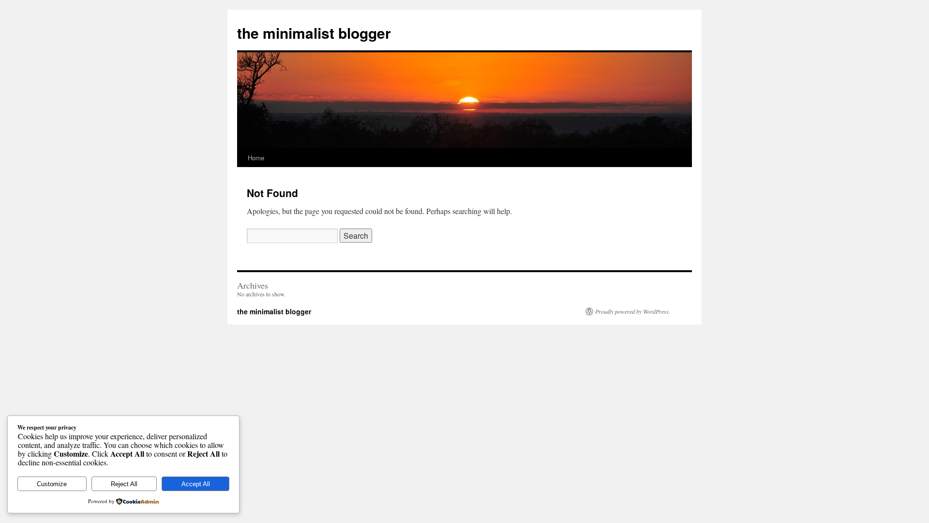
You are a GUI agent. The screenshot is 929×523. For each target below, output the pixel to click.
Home (256, 157)
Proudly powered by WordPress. (632, 311)
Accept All (195, 484)
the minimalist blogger (314, 32)
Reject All (124, 484)
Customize (52, 484)
